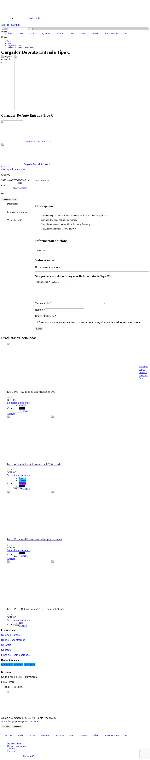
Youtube (18, 664)
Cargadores (41, 180)
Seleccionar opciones (18, 403)
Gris (20, 183)
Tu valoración (43, 303)
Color (4, 185)
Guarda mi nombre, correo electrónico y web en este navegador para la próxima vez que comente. (90, 322)
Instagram (29, 664)
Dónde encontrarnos (16, 746)
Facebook (143, 366)
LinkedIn (143, 372)
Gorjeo (142, 369)
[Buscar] (31, 29)
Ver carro (6, 726)
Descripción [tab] (12, 203)
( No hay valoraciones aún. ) (14, 169)
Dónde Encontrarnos (13, 640)
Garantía (6, 645)
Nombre (40, 309)
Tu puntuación (42, 282)
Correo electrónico (45, 316)
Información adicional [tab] (17, 212)
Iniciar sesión (35, 18)
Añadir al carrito (9, 200)
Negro (22, 408)
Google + (143, 375)
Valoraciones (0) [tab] (14, 220)
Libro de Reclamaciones (15, 655)
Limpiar (23, 188)
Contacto (6, 650)
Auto (30, 180)
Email (141, 378)
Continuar (17, 726)
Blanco (22, 405)
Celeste (22, 480)
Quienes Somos (10, 635)
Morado (22, 483)
